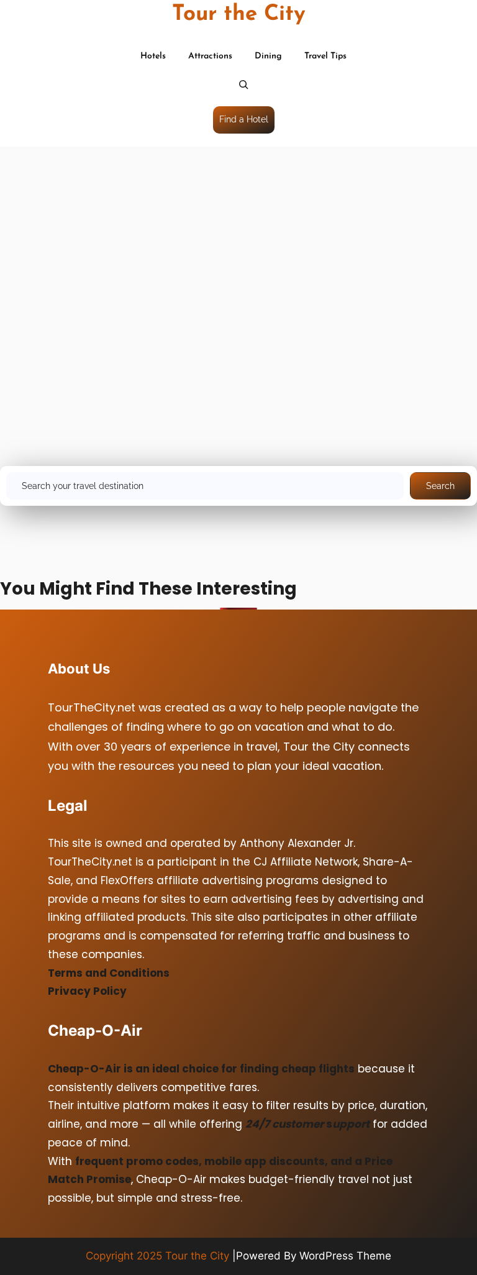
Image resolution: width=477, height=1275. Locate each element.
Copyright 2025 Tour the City (157, 1256)
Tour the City (239, 14)
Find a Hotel (243, 119)
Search (440, 486)
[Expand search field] (243, 86)
